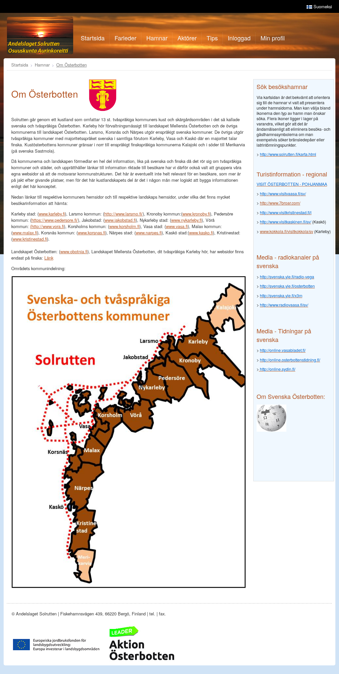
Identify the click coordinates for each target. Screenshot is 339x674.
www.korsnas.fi (91, 232)
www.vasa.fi (177, 226)
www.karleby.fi (52, 214)
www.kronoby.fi (196, 214)
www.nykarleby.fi (186, 220)
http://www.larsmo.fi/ (123, 214)
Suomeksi (322, 6)
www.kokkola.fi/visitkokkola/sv (286, 231)
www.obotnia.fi (73, 251)
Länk (48, 258)
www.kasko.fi (201, 232)
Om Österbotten (71, 65)
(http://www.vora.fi (47, 226)
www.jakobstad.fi (120, 220)
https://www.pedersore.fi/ (54, 220)
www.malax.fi (25, 232)
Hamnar (42, 65)
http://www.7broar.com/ (280, 203)
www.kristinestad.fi (30, 239)
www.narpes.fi (149, 232)
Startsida (19, 65)
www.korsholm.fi (124, 226)
